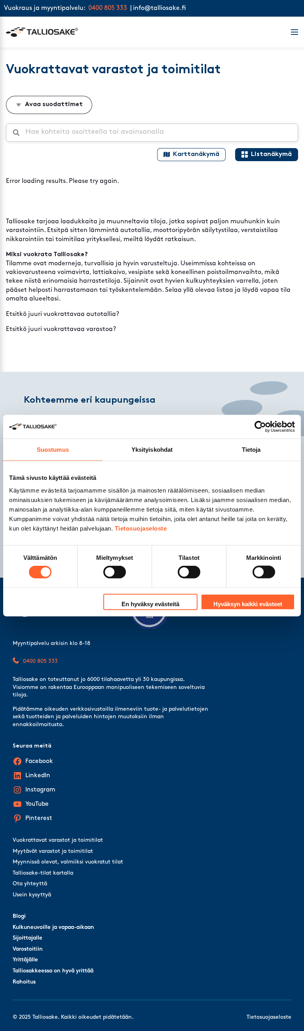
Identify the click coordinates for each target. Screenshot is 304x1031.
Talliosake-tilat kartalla (43, 873)
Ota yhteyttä (30, 884)
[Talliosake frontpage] (143, 32)
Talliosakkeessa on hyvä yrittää (53, 971)
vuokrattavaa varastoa (78, 329)
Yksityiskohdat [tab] (152, 449)
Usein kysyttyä (32, 895)
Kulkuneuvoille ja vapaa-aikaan (53, 927)
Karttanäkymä (196, 154)
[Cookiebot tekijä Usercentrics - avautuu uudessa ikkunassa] (260, 427)
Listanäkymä (271, 154)
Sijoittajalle (27, 938)
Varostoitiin (28, 949)
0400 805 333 (107, 8)
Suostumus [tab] (53, 449)
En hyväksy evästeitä (150, 603)
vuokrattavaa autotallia (80, 314)
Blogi (19, 916)
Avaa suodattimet (54, 104)
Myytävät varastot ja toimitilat (53, 851)
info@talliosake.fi (159, 8)
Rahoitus (24, 982)
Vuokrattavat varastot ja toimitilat (58, 840)
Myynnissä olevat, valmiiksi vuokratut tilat (68, 862)
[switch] (114, 572)
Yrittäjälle (25, 960)
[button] (289, 32)
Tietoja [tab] (251, 449)
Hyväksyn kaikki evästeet (247, 603)
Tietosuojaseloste (141, 528)
